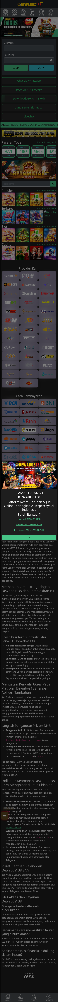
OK (29, 537)
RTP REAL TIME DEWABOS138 (29, 529)
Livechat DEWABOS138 (29, 519)
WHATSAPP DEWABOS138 (29, 524)
